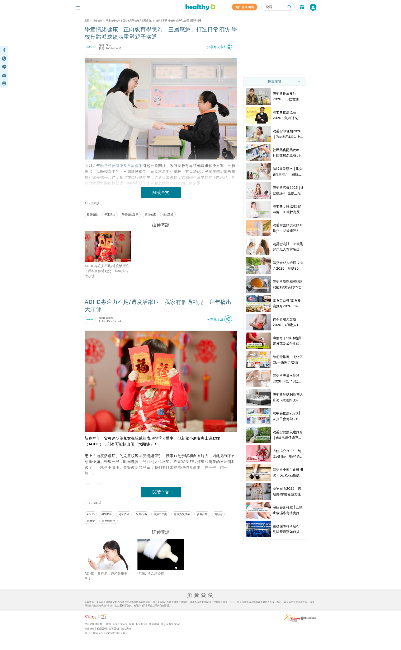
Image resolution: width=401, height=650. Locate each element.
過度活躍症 (108, 521)
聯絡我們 (126, 628)
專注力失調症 (182, 514)
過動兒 (218, 514)
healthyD (141, 624)
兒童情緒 (92, 214)
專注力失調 (160, 514)
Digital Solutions (170, 624)
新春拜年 (202, 514)
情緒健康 (97, 20)
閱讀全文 (160, 192)
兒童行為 (141, 514)
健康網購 (247, 7)
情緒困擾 (167, 214)
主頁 (87, 20)
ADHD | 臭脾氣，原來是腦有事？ (106, 575)
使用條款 (90, 628)
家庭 (131, 624)
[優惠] (301, 7)
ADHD (91, 514)
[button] (220, 47)
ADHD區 (106, 514)
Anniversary (120, 624)
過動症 (91, 521)
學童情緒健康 (130, 214)
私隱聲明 (102, 628)
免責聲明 (114, 628)
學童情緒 (109, 214)
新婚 (108, 624)
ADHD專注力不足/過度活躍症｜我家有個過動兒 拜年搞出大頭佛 (107, 271)
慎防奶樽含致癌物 (150, 573)
